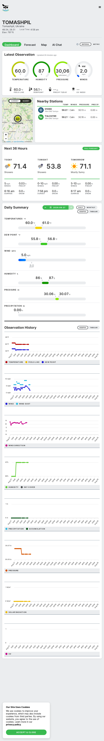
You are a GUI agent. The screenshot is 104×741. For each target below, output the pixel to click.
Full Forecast (91, 148)
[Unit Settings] (77, 44)
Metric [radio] (96, 44)
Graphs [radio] (82, 327)
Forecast (26, 44)
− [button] (6, 138)
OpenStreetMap (18, 141)
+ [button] (6, 134)
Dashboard (10, 44)
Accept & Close (26, 732)
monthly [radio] (91, 207)
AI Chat (51, 44)
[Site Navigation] (100, 7)
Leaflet (8, 141)
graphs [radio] (82, 211)
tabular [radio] (94, 211)
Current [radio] (15, 101)
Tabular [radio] (94, 327)
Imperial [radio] (85, 44)
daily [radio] (80, 207)
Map (39, 44)
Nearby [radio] (26, 101)
